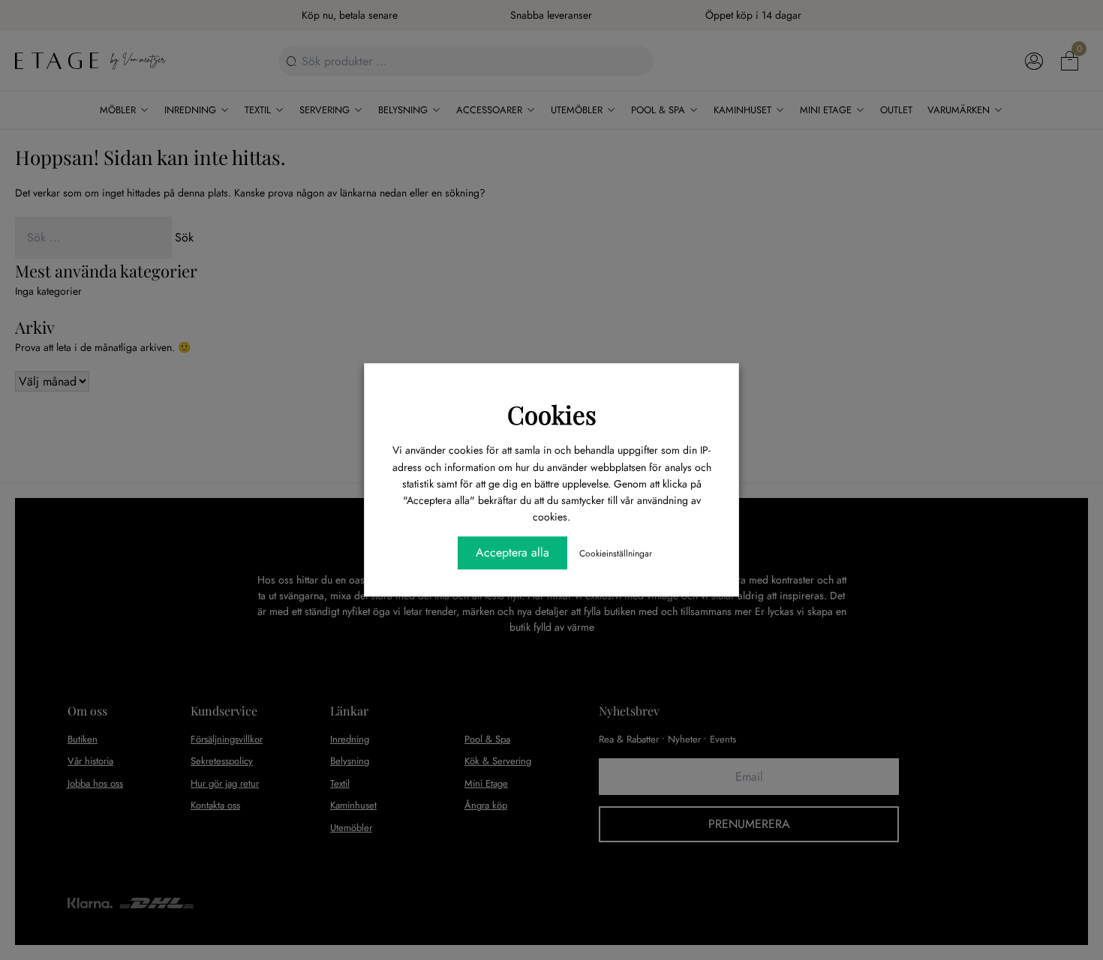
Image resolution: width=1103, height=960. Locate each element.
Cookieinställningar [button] (615, 554)
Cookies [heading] (552, 414)
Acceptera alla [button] (512, 553)
